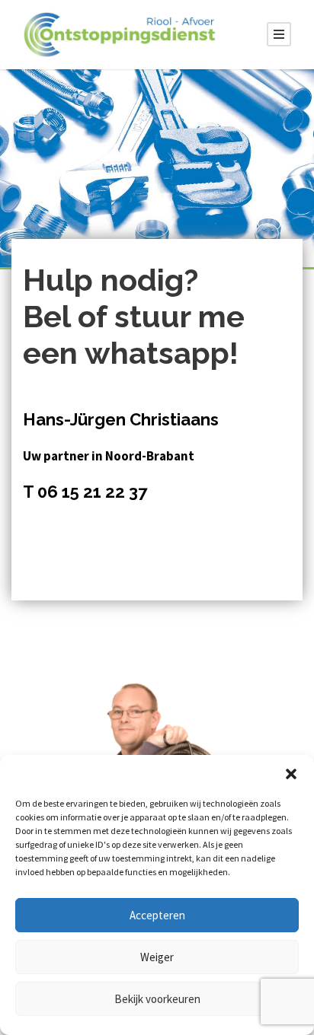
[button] (291, 774)
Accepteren (157, 915)
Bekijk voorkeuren (157, 999)
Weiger (157, 957)
